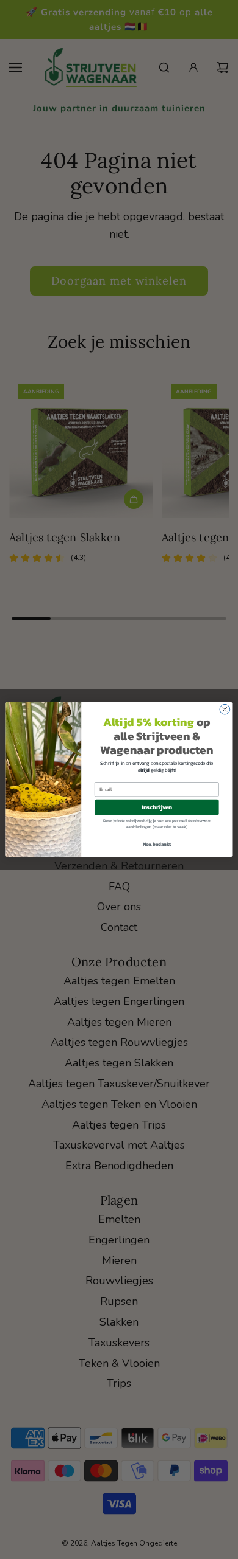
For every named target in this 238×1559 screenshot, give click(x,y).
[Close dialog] (225, 709)
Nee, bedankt (157, 844)
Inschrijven (157, 807)
